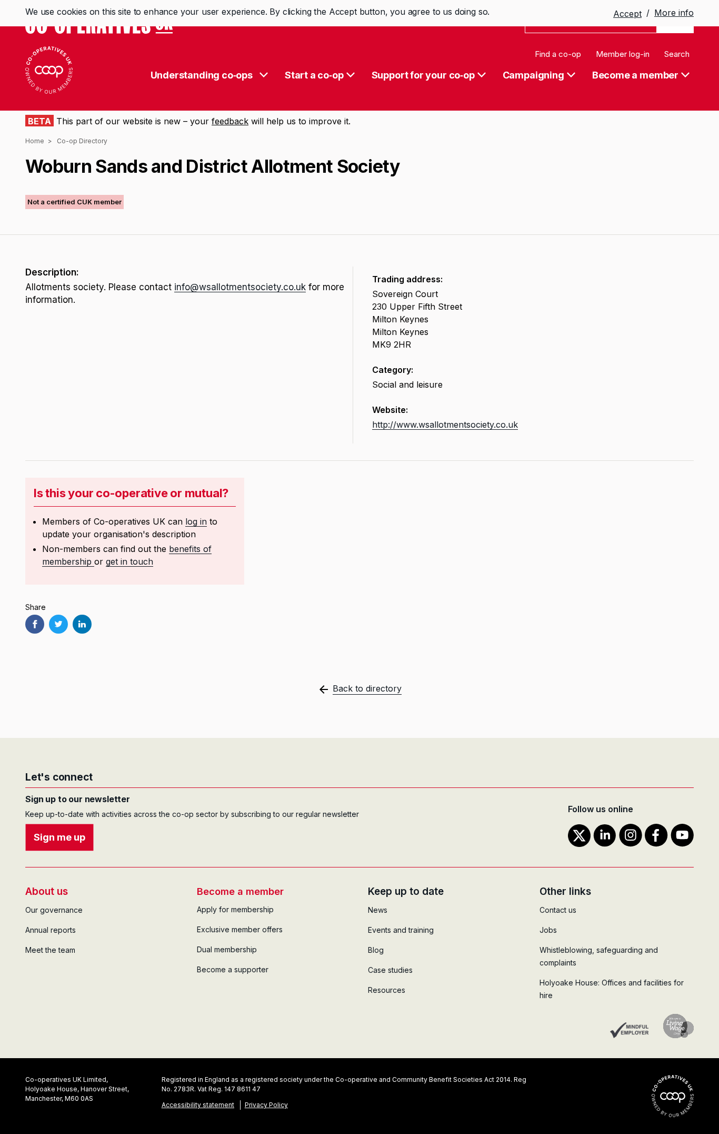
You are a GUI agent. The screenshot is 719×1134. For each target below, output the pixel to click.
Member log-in (623, 54)
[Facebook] (34, 624)
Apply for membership (235, 909)
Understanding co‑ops (202, 75)
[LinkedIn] (82, 624)
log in (196, 521)
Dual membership (227, 949)
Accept (627, 13)
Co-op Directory (82, 141)
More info (674, 12)
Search (677, 54)
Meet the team (50, 949)
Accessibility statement (198, 1105)
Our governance (54, 909)
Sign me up (59, 837)
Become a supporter (232, 969)
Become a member (635, 75)
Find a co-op (558, 54)
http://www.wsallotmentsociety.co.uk (445, 424)
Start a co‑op (314, 75)
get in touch (129, 561)
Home (34, 141)
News (377, 909)
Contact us (558, 909)
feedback (230, 121)
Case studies (390, 969)
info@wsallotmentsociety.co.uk (240, 287)
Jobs (548, 929)
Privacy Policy (266, 1105)
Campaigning (533, 75)
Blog (376, 949)
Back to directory (367, 688)
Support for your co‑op (423, 75)
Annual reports (50, 929)
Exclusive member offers (240, 929)
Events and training (401, 929)
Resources (386, 989)
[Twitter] (58, 624)
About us (46, 891)
